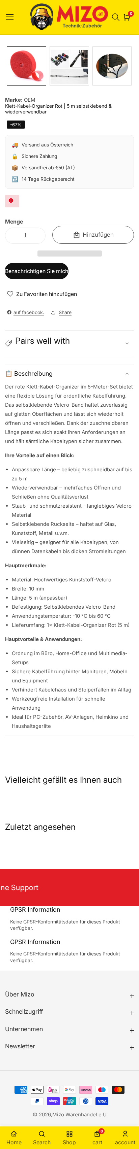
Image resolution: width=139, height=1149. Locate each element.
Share (65, 312)
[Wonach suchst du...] (116, 17)
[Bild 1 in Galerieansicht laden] (26, 66)
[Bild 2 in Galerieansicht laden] (69, 66)
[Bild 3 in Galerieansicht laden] (112, 66)
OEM (29, 99)
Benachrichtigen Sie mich (36, 271)
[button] (69, 253)
